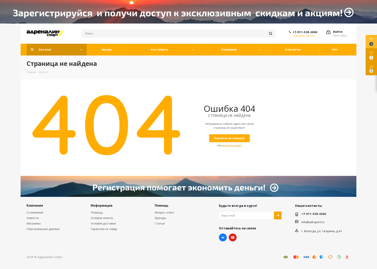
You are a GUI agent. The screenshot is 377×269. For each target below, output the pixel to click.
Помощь (97, 212)
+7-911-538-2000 (305, 32)
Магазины (34, 223)
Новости (33, 218)
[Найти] (270, 33)
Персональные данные (43, 229)
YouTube (233, 237)
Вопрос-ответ (164, 212)
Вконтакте (223, 237)
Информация (102, 205)
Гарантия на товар (104, 229)
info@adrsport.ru (312, 222)
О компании (35, 212)
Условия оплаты (102, 218)
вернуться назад (232, 145)
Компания (35, 205)
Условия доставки (103, 223)
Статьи (160, 223)
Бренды (160, 218)
